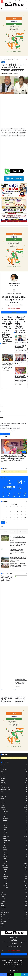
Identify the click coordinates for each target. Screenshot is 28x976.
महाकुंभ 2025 (3, 796)
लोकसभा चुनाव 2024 (5, 912)
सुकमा (5, 834)
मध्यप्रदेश (3, 899)
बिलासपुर (6, 843)
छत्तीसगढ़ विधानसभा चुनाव (5, 789)
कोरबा (5, 838)
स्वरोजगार (2, 925)
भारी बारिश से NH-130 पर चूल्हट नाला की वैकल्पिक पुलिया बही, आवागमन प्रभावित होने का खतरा (18, 559)
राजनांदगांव (6, 818)
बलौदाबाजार (6, 858)
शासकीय (3, 910)
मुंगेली (5, 845)
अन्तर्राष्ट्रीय (3, 776)
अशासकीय (4, 907)
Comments (22, 531)
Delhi (2, 771)
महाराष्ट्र (3, 901)
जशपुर (5, 874)
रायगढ (5, 847)
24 (6, 520)
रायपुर (3, 62)
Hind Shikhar (22, 960)
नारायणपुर (6, 827)
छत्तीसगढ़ (3, 807)
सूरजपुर (5, 885)
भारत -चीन (3, 794)
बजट (2, 791)
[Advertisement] (14, 112)
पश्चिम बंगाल (4, 894)
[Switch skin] (26, 8)
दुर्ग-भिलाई (6, 811)
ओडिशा (3, 805)
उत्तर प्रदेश (3, 778)
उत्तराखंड (2, 780)
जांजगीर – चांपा (7, 840)
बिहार (3, 896)
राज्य (2, 800)
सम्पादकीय (2, 923)
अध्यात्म (2, 773)
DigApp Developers (18, 962)
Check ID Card (14, 966)
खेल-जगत (2, 785)
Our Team (22, 964)
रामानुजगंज (5, 849)
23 (2, 520)
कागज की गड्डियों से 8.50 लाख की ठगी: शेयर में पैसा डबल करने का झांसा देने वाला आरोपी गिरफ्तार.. (18, 565)
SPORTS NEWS (5, 787)
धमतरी (5, 856)
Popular (4, 531)
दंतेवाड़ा (5, 825)
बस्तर (5, 829)
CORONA (3, 767)
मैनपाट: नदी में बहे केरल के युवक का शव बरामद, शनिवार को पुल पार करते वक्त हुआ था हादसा (18, 537)
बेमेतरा (5, 816)
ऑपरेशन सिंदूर (3, 782)
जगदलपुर (6, 822)
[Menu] (1, 8)
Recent (13, 531)
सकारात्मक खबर (4, 921)
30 (2, 522)
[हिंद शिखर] (14, 5)
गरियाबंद (5, 854)
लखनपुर (5, 881)
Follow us (4, 754)
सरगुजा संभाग (5, 865)
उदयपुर (5, 869)
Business (3, 764)
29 (25, 520)
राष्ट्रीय (2, 903)
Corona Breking (4, 769)
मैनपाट (5, 878)
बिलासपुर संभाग (6, 836)
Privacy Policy (17, 964)
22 (25, 517)
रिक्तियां (2, 905)
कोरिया (5, 872)
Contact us (10, 964)
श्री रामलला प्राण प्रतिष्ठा (5, 919)
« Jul (2, 526)
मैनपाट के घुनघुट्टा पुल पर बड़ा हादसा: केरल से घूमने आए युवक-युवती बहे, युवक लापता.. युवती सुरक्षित (18, 544)
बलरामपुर (6, 876)
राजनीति (2, 798)
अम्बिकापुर (6, 867)
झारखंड (3, 890)
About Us (6, 964)
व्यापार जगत (3, 914)
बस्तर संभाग (5, 820)
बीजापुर (5, 832)
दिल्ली (3, 892)
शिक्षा (2, 916)
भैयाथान (6, 887)
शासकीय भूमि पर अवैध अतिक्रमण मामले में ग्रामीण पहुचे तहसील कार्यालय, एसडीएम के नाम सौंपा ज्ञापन (21, 682)
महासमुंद (5, 861)
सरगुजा (5, 883)
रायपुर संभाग (5, 852)
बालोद (5, 814)
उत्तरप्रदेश (4, 803)
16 (2, 517)
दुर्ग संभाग (4, 809)
